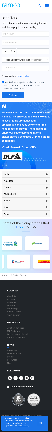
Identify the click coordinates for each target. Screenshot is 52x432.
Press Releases (14, 353)
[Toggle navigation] (47, 5)
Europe (7, 187)
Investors (11, 302)
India (6, 174)
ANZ (6, 214)
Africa (7, 200)
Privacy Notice (23, 76)
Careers (11, 299)
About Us (11, 296)
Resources (12, 359)
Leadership (12, 308)
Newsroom (12, 350)
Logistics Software (16, 337)
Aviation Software (15, 328)
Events (10, 356)
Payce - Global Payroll (17, 334)
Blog (9, 363)
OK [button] (40, 423)
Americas (8, 181)
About (8, 275)
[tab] (26, 174)
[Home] (2, 275)
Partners (11, 305)
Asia (6, 207)
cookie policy (23, 425)
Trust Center (13, 315)
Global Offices (14, 311)
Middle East (10, 194)
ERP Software (13, 331)
